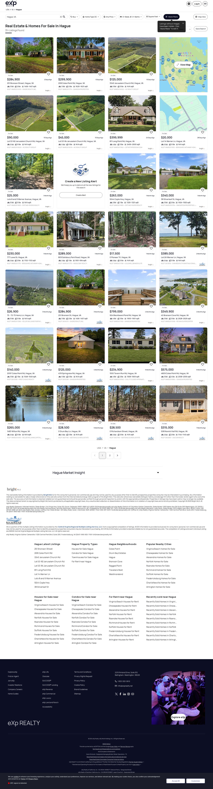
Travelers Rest (116, 570)
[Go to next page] (117, 455)
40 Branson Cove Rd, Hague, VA (175, 315)
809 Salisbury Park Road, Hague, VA (74, 257)
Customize (195, 781)
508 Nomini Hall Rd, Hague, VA (174, 431)
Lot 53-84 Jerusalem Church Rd (49, 565)
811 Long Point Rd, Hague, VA (122, 141)
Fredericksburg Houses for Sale (49, 634)
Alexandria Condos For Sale (85, 613)
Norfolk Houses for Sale (45, 617)
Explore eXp (12, 672)
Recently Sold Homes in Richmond (161, 622)
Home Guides (13, 694)
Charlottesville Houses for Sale (49, 638)
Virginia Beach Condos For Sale (86, 605)
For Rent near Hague (81, 561)
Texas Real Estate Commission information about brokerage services (106, 757)
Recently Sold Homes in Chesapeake (161, 605)
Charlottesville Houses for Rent (124, 635)
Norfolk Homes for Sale (157, 561)
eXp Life (45, 672)
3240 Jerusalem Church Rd (47, 557)
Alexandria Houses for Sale (47, 613)
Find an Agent (13, 676)
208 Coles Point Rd (43, 553)
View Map (185, 64)
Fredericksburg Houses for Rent (124, 631)
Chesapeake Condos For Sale (85, 609)
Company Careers (15, 689)
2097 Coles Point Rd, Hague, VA (21, 373)
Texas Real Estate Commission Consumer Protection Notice (106, 759)
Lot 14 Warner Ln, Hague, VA (173, 141)
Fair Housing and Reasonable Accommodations (106, 749)
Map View (202, 17)
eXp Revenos (47, 689)
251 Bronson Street (43, 548)
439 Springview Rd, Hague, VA (71, 373)
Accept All (176, 781)
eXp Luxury (46, 698)
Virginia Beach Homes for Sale (160, 548)
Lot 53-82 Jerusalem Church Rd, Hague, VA (26, 141)
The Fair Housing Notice (135, 762)
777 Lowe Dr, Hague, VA (17, 257)
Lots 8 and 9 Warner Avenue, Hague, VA (24, 199)
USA (99, 448)
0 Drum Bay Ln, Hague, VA (69, 431)
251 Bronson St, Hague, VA (69, 315)
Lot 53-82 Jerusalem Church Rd (49, 561)
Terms (23, 779)
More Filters (173, 17)
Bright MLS (48, 495)
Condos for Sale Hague (83, 553)
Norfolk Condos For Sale (83, 617)
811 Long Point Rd (42, 570)
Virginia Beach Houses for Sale (49, 605)
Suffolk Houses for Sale (45, 630)
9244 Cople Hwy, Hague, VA (122, 199)
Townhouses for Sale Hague (85, 557)
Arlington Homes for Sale (158, 586)
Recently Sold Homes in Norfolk (161, 614)
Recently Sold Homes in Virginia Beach (161, 601)
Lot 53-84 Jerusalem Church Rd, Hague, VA (77, 141)
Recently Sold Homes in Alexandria (161, 610)
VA (105, 448)
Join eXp (11, 681)
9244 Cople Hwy (42, 582)
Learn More (136, 764)
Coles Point (114, 548)
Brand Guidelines (81, 689)
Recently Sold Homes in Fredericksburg (161, 631)
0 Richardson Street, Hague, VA (123, 431)
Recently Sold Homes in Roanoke (161, 618)
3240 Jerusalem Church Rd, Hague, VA (126, 83)
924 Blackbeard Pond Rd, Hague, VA (125, 315)
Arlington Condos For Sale (84, 643)
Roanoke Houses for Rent (121, 618)
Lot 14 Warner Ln (42, 574)
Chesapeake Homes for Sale (159, 553)
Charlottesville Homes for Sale (160, 582)
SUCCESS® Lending (50, 685)
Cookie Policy (79, 685)
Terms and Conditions (82, 672)
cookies (16, 777)
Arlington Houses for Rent (121, 639)
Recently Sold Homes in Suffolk (161, 627)
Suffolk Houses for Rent (120, 627)
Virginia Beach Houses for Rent (124, 601)
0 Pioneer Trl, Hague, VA (120, 257)
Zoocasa (45, 676)
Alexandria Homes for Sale (158, 557)
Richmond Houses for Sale (47, 626)
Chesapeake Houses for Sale (48, 609)
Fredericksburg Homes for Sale (161, 578)
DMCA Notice (106, 744)
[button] (107, 472)
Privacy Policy (79, 681)
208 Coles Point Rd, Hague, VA (71, 83)
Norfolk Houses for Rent (120, 614)
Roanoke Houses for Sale (46, 621)
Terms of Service (125, 746)
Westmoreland (116, 574)
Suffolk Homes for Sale (157, 574)
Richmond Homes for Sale (158, 570)
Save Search (201, 28)
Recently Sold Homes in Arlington (161, 639)
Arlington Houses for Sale (46, 643)
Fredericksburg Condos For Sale (87, 634)
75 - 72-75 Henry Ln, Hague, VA (20, 315)
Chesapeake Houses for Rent (123, 605)
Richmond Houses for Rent (122, 622)
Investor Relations (15, 685)
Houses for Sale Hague (82, 548)
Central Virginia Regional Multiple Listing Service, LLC (80, 527)
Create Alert (81, 195)
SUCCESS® (46, 681)
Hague (112, 448)
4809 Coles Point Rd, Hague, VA (175, 373)
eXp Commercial (48, 694)
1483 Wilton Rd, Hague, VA (18, 431)
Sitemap (77, 694)
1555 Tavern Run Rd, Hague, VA (123, 373)
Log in (197, 4)
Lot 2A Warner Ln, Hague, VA (173, 257)
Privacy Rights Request (83, 676)
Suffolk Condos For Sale (83, 630)
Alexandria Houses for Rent (122, 610)
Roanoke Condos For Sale (84, 621)
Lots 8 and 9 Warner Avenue (47, 578)
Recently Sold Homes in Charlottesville (161, 635)
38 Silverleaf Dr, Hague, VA (172, 199)
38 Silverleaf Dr (41, 586)
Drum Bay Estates (117, 553)
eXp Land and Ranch (50, 702)
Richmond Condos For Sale (84, 626)
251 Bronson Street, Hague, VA (20, 83)
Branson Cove (115, 561)
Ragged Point (115, 565)
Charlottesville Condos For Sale (87, 638)
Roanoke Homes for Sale (158, 565)
